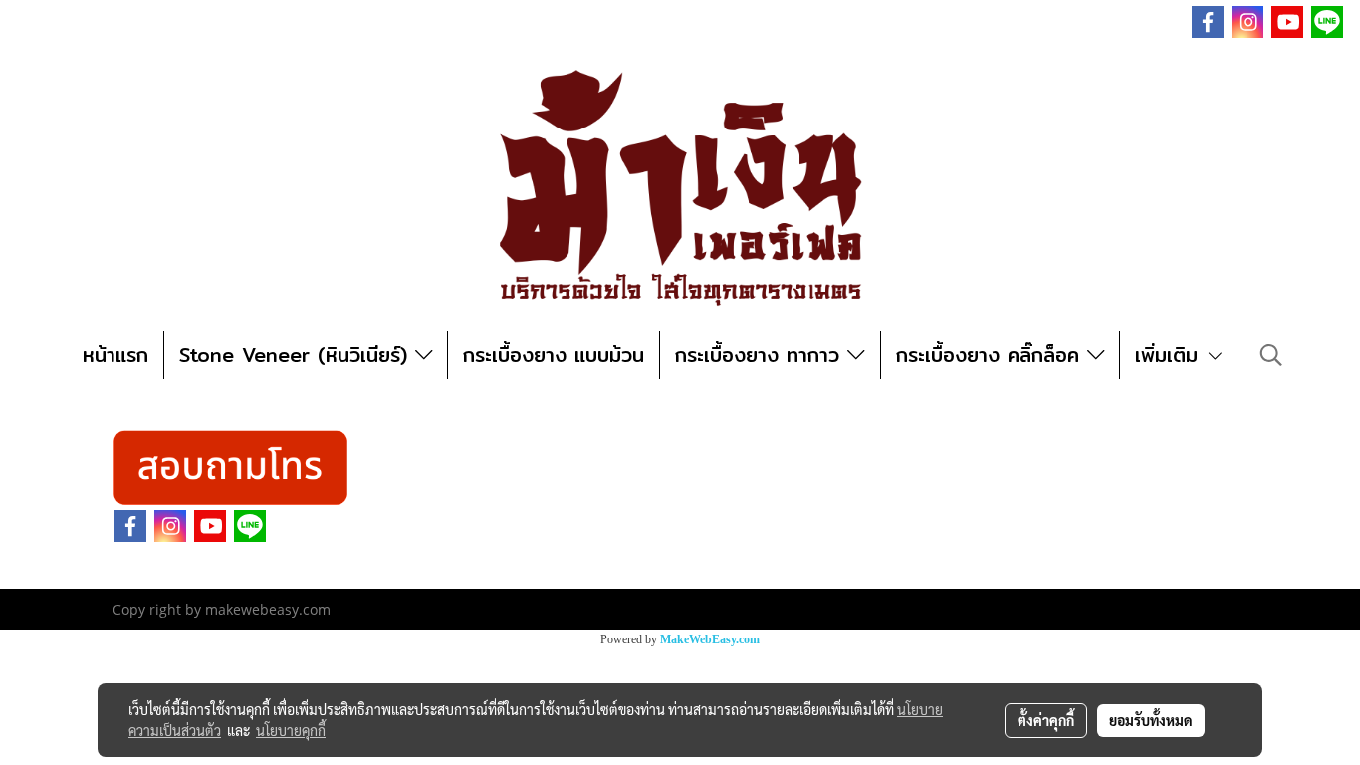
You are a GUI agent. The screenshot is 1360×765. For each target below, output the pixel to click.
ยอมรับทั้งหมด (1151, 720)
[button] (1271, 355)
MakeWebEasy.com (710, 639)
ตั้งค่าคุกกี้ (1046, 720)
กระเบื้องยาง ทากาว (761, 354)
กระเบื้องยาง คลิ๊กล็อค (991, 354)
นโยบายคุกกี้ (291, 730)
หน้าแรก (115, 354)
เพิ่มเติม (1170, 354)
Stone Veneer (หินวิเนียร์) (297, 354)
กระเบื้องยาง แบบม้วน (553, 354)
